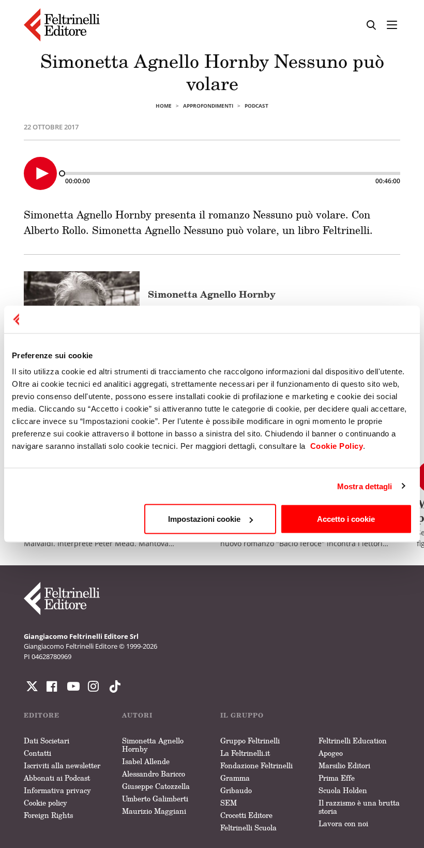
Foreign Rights (48, 815)
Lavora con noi (343, 823)
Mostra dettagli (364, 485)
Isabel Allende (146, 761)
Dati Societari (46, 740)
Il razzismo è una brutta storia (359, 806)
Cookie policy (45, 802)
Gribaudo (236, 790)
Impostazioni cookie (204, 519)
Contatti (37, 753)
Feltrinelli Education (353, 740)
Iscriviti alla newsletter (62, 765)
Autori (137, 715)
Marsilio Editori (344, 765)
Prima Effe (337, 777)
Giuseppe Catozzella (156, 786)
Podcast (256, 105)
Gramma (235, 777)
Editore (41, 715)
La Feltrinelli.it (245, 753)
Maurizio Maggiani (154, 811)
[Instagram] (113, 686)
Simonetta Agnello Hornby (212, 294)
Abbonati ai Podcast (57, 777)
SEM (228, 802)
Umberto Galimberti (155, 798)
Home (164, 105)
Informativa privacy (57, 790)
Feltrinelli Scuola (248, 827)
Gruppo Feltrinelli (250, 740)
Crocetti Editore (246, 815)
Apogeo (331, 753)
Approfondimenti (208, 105)
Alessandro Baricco (153, 773)
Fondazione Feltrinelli (256, 765)
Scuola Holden (343, 790)
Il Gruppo (242, 715)
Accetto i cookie (346, 519)
